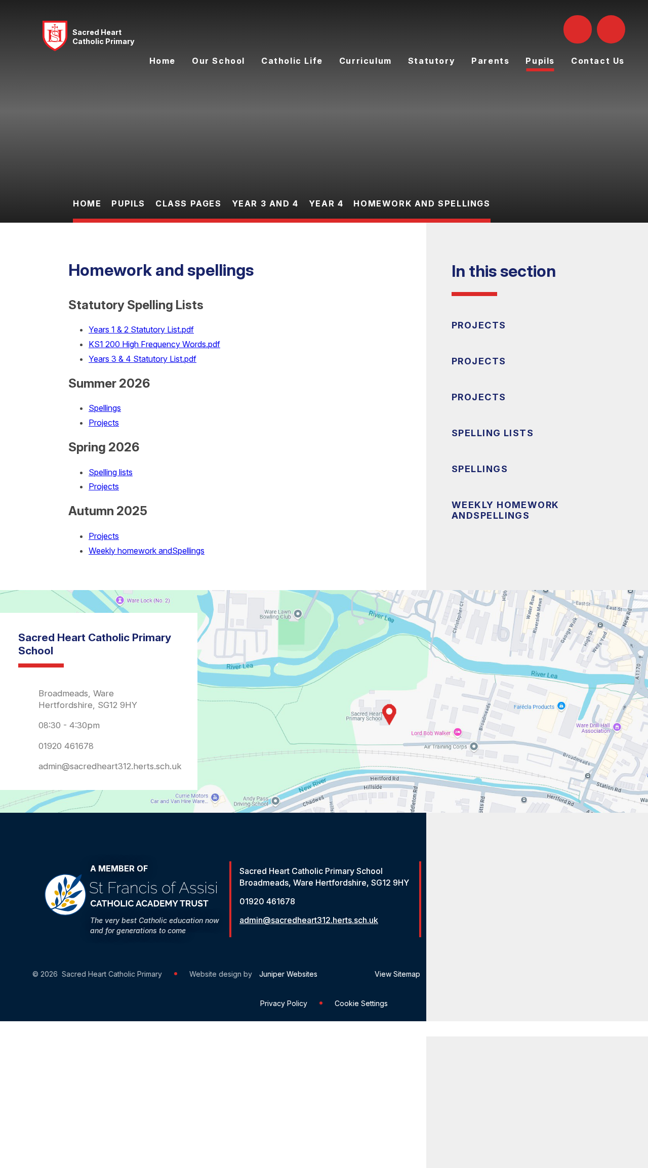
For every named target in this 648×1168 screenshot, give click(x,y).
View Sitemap (397, 974)
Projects (104, 423)
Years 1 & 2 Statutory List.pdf (141, 329)
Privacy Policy (283, 1003)
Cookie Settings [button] (361, 1003)
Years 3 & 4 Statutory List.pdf (142, 359)
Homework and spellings (421, 203)
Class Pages (188, 203)
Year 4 (326, 203)
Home (87, 203)
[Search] (578, 29)
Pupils (128, 203)
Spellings (105, 408)
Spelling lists (111, 472)
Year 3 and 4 (265, 203)
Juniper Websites (288, 974)
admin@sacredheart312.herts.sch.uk (110, 766)
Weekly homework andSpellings (147, 551)
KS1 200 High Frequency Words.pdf (154, 344)
